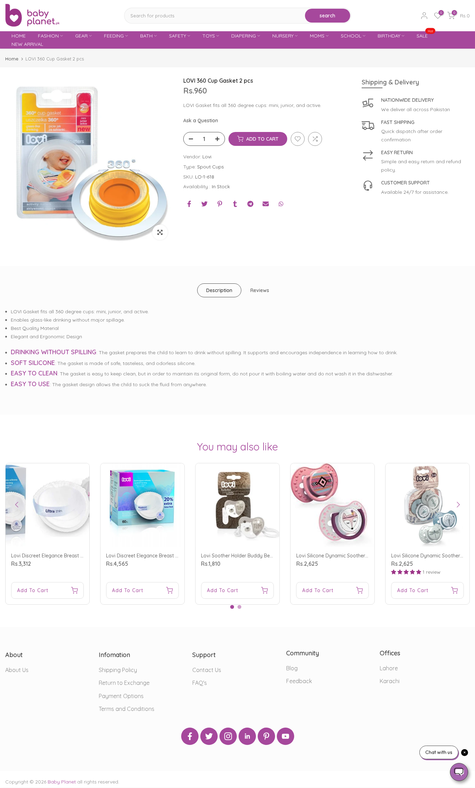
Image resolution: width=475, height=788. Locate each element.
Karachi (390, 681)
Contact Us (206, 669)
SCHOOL (351, 36)
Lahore (389, 668)
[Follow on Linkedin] (247, 736)
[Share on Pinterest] (220, 204)
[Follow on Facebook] (190, 736)
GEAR (81, 36)
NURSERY (282, 36)
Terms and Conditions (126, 708)
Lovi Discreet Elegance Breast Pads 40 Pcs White (66, 556)
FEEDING (114, 36)
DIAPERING (243, 36)
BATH (146, 36)
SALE (425, 35)
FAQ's (199, 682)
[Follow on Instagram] (228, 736)
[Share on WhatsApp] (281, 204)
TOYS (208, 36)
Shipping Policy (118, 669)
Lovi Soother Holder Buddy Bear (238, 556)
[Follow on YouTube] (285, 736)
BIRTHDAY (389, 36)
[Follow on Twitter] (209, 736)
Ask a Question (200, 120)
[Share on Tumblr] (235, 204)
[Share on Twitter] (204, 204)
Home (11, 59)
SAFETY (177, 36)
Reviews (259, 290)
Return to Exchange (124, 682)
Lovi (206, 157)
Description (219, 290)
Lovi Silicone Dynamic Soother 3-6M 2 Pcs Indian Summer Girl (365, 556)
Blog (292, 668)
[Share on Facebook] (189, 204)
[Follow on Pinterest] (266, 736)
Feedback (299, 681)
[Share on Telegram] (250, 204)
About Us (17, 669)
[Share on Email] (266, 204)
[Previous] (17, 505)
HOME (18, 36)
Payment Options (121, 695)
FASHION (48, 36)
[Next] (458, 505)
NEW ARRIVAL (27, 44)
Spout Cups (210, 166)
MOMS (317, 36)
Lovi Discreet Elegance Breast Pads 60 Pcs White (161, 556)
